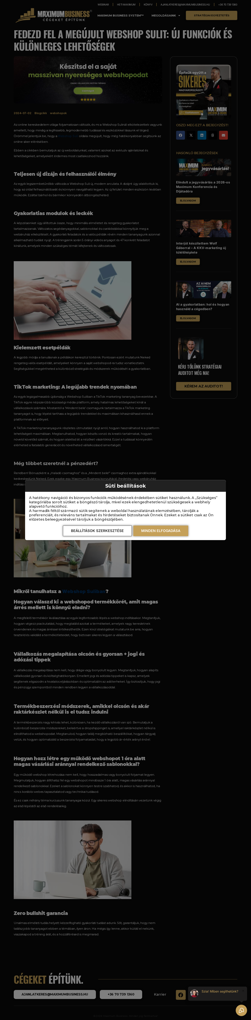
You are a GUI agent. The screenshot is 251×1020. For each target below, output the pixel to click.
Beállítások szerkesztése (97, 531)
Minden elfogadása (160, 531)
